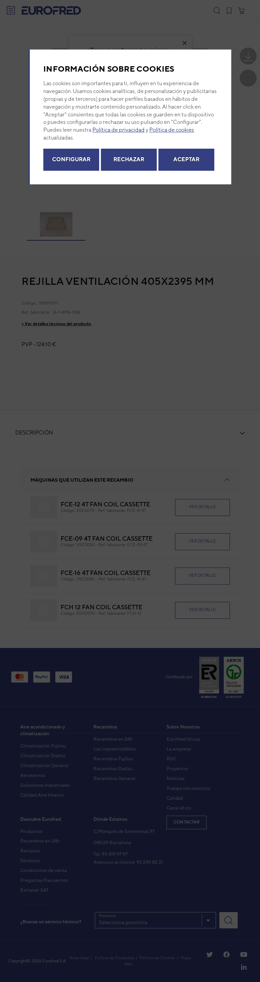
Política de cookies (171, 130)
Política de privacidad (118, 130)
